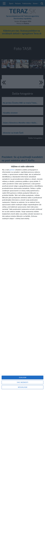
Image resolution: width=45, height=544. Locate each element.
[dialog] (22, 353)
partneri (12, 169)
